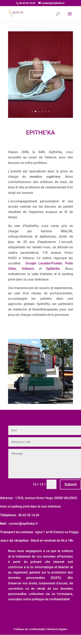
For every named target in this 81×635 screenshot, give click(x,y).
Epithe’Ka (53, 269)
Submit (70, 484)
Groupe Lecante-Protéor (44, 263)
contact (40, 75)
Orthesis (28, 269)
